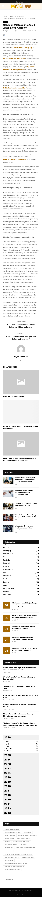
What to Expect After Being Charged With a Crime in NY (25, 516)
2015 (7, 799)
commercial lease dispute (12, 832)
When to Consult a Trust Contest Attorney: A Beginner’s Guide (24, 492)
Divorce (6, 557)
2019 (7, 781)
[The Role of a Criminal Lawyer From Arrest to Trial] (8, 506)
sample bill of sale (28, 857)
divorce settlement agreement (27, 835)
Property (6, 591)
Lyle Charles (8, 851)
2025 (7, 755)
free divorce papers (11, 844)
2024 (7, 759)
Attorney (6, 547)
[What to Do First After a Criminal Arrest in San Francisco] (8, 528)
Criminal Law (27, 832)
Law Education (9, 848)
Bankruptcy (7, 551)
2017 (7, 790)
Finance (6, 566)
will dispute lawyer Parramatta (14, 866)
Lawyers (6, 582)
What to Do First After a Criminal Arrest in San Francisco (24, 528)
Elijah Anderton (9, 31)
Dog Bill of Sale (9, 838)
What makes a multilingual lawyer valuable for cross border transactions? (25, 480)
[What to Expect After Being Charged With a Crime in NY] (8, 517)
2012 (7, 812)
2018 (7, 786)
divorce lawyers (10, 835)
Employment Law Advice (24, 838)
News (5, 585)
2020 (7, 777)
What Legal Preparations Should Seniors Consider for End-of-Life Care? (19, 459)
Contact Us (19, 2)
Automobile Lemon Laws (12, 829)
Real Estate (7, 594)
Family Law (7, 560)
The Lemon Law (9, 860)
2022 (7, 768)
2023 (7, 764)
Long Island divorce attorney (25, 848)
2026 (7, 737)
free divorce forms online (21, 841)
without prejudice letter (12, 869)
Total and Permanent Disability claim (16, 863)
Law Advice (7, 576)
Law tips (6, 21)
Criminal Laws (8, 554)
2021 (7, 772)
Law (4, 573)
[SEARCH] (36, 880)
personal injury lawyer (12, 857)
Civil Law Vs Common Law (13, 397)
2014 (7, 804)
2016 (7, 795)
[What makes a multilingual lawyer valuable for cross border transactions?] (8, 480)
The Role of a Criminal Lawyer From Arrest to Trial (26, 504)
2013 (7, 808)
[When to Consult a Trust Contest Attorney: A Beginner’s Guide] (8, 493)
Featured (6, 563)
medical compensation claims (24, 851)
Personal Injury (8, 588)
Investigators (8, 569)
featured (7, 841)
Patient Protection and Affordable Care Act (18, 854)
